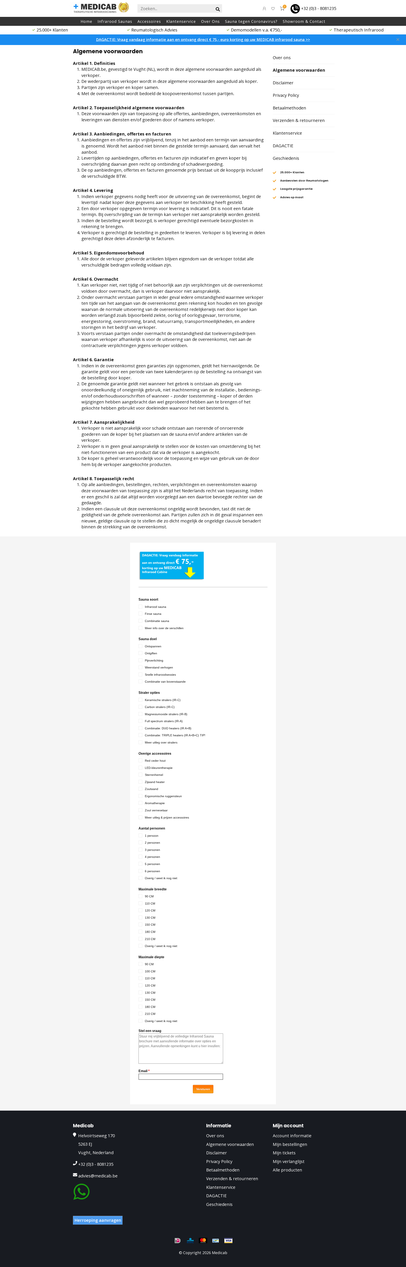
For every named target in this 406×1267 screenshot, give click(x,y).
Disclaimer (283, 83)
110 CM (150, 903)
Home (86, 21)
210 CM (150, 939)
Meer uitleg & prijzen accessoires (167, 817)
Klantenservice (181, 21)
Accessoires (149, 21)
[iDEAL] (177, 1240)
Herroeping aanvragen (97, 1220)
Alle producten (287, 1170)
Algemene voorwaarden (299, 70)
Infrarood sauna (155, 606)
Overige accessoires (155, 753)
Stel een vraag (150, 1031)
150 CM (150, 924)
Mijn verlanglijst (288, 1161)
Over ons (282, 57)
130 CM (150, 917)
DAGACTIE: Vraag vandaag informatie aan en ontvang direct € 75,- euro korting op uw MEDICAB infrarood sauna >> (203, 39)
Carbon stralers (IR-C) (160, 707)
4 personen (152, 856)
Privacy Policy (286, 95)
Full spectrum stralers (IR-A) (164, 721)
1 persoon (151, 835)
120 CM (150, 910)
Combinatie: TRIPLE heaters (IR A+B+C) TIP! (175, 735)
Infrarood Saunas (114, 21)
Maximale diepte (151, 957)
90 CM (149, 896)
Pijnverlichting (154, 660)
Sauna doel (148, 639)
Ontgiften (151, 653)
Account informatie (292, 1136)
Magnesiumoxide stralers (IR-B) (166, 714)
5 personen (152, 864)
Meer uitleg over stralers (161, 742)
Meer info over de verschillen (164, 628)
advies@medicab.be (98, 1176)
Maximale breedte (153, 889)
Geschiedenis (286, 158)
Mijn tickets (284, 1153)
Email (144, 1071)
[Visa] (228, 1240)
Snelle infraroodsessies (160, 674)
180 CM (150, 932)
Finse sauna (153, 613)
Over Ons (210, 21)
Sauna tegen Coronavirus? (251, 21)
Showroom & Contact (304, 21)
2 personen (152, 842)
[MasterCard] (203, 1240)
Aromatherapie (155, 803)
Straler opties (149, 692)
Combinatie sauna (157, 621)
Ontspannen (153, 646)
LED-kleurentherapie (159, 767)
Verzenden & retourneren (299, 120)
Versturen (203, 1089)
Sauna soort (148, 599)
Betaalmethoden (289, 108)
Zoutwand (151, 789)
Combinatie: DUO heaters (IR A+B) (168, 728)
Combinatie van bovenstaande (165, 681)
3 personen (152, 850)
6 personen (152, 871)
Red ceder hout (155, 760)
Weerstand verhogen (159, 667)
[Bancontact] (215, 1240)
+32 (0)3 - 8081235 (318, 8)
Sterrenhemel (154, 774)
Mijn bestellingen (290, 1144)
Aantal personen (152, 828)
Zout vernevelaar (156, 810)
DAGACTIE (283, 146)
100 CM (150, 971)
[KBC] (190, 1240)
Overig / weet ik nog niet (161, 878)
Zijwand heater (155, 782)
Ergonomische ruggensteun (163, 796)
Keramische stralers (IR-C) (163, 700)
